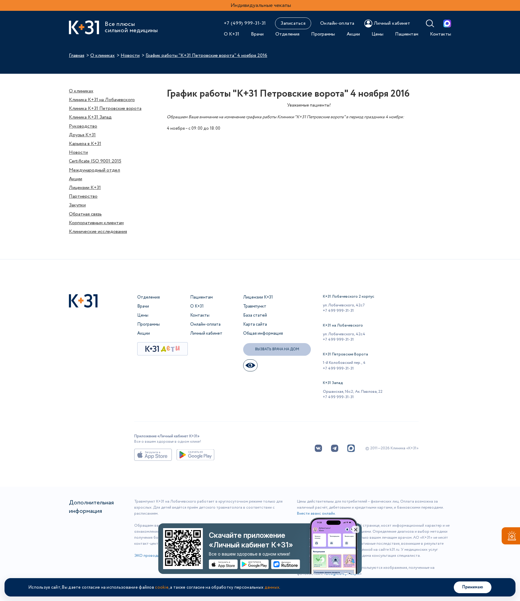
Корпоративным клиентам (96, 222)
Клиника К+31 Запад (90, 117)
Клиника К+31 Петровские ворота (105, 108)
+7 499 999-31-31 (338, 311)
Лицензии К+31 (85, 187)
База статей (255, 315)
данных (272, 587)
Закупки (77, 205)
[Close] (355, 529)
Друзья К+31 (82, 135)
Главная (76, 55)
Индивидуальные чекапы (261, 5)
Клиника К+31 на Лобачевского (102, 99)
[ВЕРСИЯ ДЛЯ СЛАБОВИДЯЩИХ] (250, 365)
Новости (130, 55)
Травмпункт (254, 306)
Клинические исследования (98, 231)
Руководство (83, 126)
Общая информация (263, 333)
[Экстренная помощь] (511, 537)
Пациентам (406, 34)
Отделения (287, 34)
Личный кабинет (206, 333)
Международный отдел (94, 170)
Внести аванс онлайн (316, 513)
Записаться (292, 23)
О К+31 (231, 34)
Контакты (440, 34)
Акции (353, 34)
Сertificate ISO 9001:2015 (95, 161)
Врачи (257, 34)
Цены (377, 34)
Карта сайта (255, 324)
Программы (323, 34)
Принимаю (472, 587)
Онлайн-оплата (337, 23)
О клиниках (102, 55)
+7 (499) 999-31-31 (245, 23)
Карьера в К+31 (85, 143)
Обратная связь (85, 214)
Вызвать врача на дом (277, 349)
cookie (162, 587)
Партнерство (83, 196)
